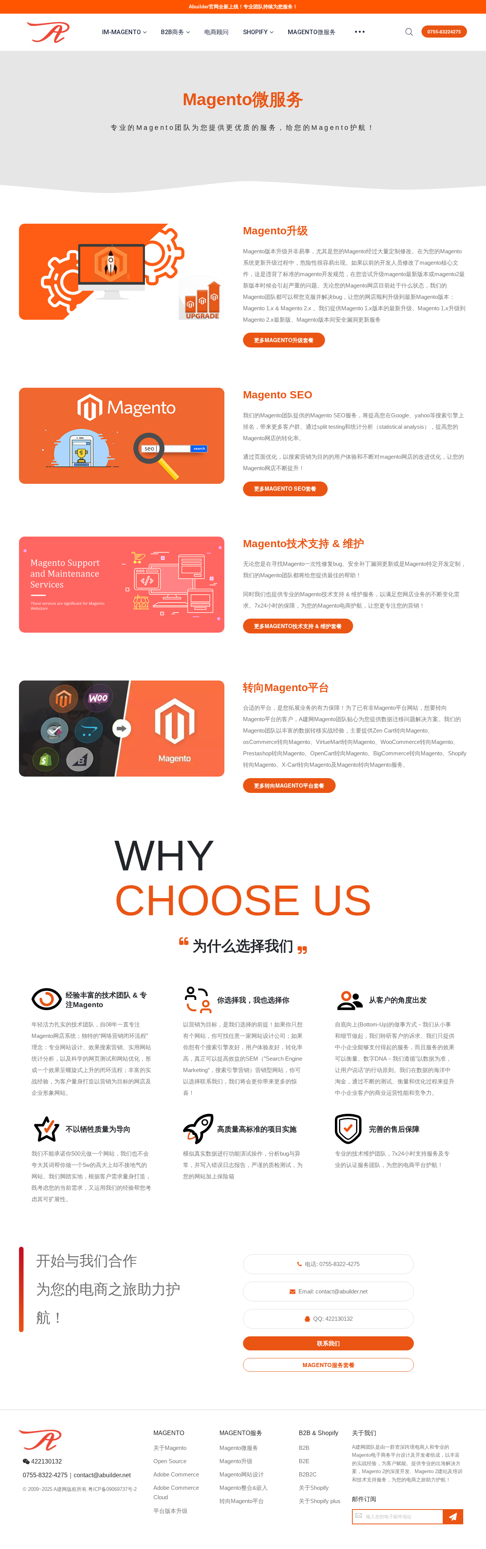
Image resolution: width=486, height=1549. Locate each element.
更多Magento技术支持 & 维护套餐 (298, 626)
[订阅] (453, 1516)
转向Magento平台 (241, 1501)
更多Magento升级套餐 (284, 340)
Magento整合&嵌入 (243, 1487)
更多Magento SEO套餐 (285, 488)
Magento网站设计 (241, 1474)
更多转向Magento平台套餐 (289, 785)
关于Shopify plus (320, 1501)
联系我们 (328, 1343)
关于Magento (169, 1448)
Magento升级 (235, 1461)
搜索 (409, 32)
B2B (304, 1448)
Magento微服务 (238, 1448)
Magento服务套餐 (329, 1365)
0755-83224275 (444, 31)
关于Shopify (314, 1487)
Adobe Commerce (176, 1474)
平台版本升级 (170, 1511)
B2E (304, 1461)
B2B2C (308, 1474)
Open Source (169, 1461)
